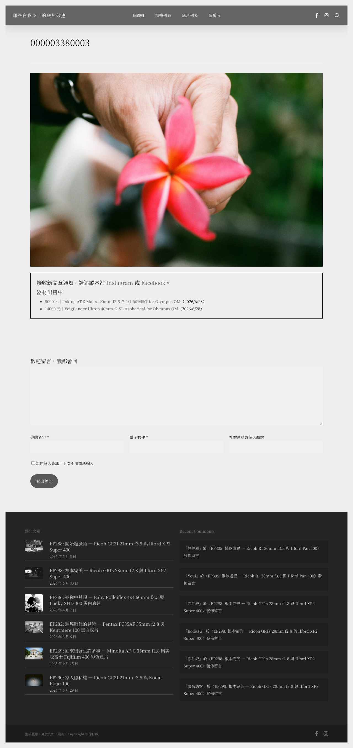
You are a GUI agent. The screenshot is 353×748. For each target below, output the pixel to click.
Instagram (119, 282)
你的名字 (39, 437)
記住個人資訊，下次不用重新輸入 (65, 463)
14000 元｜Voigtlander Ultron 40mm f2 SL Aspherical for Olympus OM (111, 308)
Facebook (153, 282)
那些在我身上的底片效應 (39, 15)
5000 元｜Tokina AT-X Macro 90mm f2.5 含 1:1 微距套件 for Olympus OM (113, 301)
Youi (192, 576)
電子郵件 (139, 437)
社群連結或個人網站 (246, 437)
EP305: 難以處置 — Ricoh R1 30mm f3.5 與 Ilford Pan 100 (264, 548)
